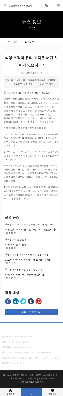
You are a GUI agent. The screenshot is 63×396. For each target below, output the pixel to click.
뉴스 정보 (31, 21)
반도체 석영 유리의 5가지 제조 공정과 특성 (28, 259)
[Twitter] (23, 301)
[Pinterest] (38, 301)
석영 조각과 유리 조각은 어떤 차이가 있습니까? (30, 229)
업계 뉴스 (29, 41)
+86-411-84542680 (19, 342)
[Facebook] (8, 301)
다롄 (34, 378)
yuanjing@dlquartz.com (24, 347)
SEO (41, 378)
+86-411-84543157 (24, 336)
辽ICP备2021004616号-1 (31, 382)
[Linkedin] (16, 301)
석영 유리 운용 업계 (15, 244)
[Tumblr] (31, 301)
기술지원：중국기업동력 (20, 378)
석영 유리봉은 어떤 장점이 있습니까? (25, 274)
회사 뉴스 (12, 41)
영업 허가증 (49, 378)
